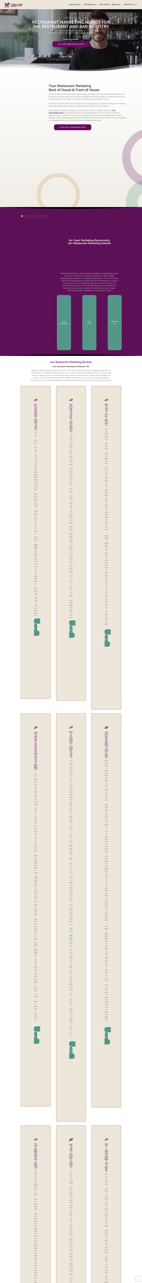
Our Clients (104, 4)
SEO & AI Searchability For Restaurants (71, 745)
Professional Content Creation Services (71, 418)
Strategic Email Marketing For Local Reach (106, 745)
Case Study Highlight (71, 532)
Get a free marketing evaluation (71, 44)
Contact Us (129, 4)
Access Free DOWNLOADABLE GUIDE (73, 127)
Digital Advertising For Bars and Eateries (106, 1158)
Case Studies (74, 4)
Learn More (37, 626)
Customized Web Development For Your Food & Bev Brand (35, 751)
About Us (116, 4)
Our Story (89, 322)
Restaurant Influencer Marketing (71, 1156)
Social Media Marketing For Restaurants (35, 417)
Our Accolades (64, 322)
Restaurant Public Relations (106, 415)
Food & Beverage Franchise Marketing (35, 1157)
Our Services (89, 4)
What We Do (114, 322)
